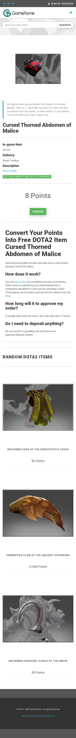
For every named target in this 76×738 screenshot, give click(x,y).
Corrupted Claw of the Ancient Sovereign (38, 555)
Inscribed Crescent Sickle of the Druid (38, 660)
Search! (65, 25)
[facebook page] (4, 3)
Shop (8, 296)
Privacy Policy (35, 716)
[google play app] (13, 3)
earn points (21, 281)
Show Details (10, 171)
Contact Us (49, 716)
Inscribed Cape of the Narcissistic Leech (38, 449)
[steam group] (8, 3)
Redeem (38, 211)
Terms (24, 716)
